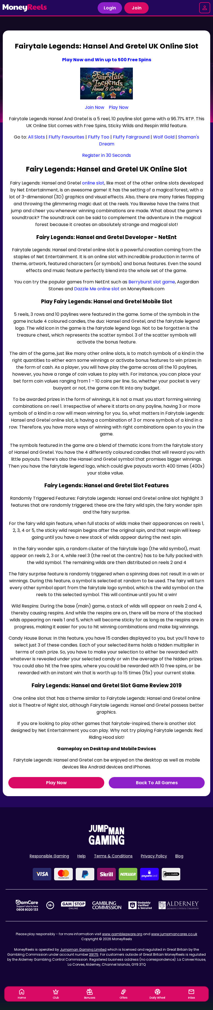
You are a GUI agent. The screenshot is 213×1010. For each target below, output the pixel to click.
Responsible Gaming (49, 856)
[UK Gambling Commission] (106, 905)
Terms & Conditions (113, 856)
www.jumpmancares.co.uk (174, 934)
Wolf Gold (163, 137)
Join (136, 8)
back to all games (157, 783)
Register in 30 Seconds (106, 155)
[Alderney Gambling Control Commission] (179, 905)
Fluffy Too (98, 137)
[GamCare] (26, 905)
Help (81, 856)
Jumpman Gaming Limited (83, 949)
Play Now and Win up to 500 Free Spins (106, 60)
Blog (179, 856)
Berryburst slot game (151, 282)
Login (110, 8)
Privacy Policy (154, 856)
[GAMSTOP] (73, 905)
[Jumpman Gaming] (106, 843)
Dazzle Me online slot (97, 289)
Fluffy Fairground (131, 137)
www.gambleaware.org (122, 934)
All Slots (36, 137)
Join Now (94, 107)
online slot (93, 183)
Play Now (118, 107)
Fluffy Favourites (66, 137)
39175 (93, 954)
